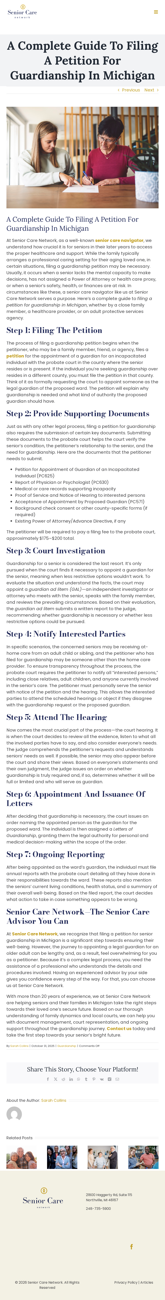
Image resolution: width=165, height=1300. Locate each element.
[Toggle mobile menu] (156, 12)
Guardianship (66, 1046)
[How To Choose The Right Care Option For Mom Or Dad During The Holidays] (21, 1149)
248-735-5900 (98, 1208)
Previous (131, 90)
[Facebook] (131, 1246)
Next (149, 90)
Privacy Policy (126, 1282)
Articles (146, 1282)
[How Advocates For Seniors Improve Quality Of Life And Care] (62, 1149)
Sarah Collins (19, 1046)
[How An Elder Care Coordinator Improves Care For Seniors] (143, 1149)
